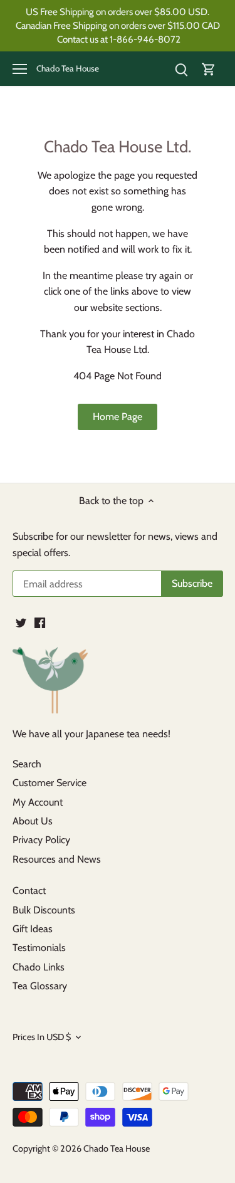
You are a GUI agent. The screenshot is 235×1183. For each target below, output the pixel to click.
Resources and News (57, 859)
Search (27, 764)
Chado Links (39, 967)
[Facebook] (39, 622)
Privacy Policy (41, 840)
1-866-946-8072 (145, 39)
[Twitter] (21, 622)
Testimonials (39, 948)
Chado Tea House (67, 69)
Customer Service (49, 783)
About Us (33, 821)
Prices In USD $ (42, 1037)
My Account (38, 802)
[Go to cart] (208, 68)
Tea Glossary (40, 986)
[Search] (181, 68)
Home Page (117, 417)
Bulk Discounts (44, 910)
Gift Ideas (33, 929)
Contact (29, 890)
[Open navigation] (20, 69)
